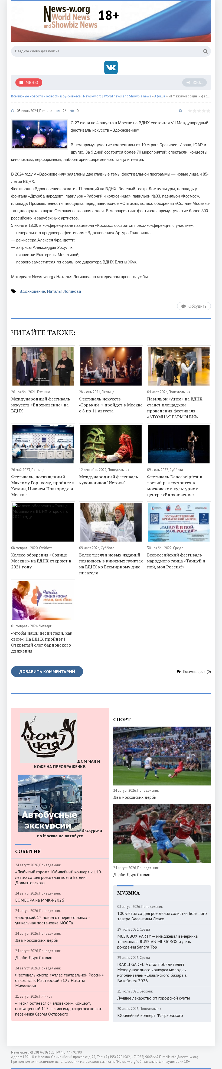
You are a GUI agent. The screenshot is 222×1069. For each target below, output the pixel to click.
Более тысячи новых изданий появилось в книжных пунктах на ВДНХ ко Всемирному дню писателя (111, 564)
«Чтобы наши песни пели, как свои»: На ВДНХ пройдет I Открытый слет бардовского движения (41, 642)
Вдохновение (32, 291)
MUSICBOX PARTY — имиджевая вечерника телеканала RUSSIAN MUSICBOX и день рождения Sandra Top (157, 941)
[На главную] (71, 16)
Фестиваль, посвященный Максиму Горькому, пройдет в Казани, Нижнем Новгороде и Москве (42, 486)
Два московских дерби (36, 940)
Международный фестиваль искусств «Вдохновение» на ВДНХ (40, 405)
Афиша (159, 96)
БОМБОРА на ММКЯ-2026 (39, 900)
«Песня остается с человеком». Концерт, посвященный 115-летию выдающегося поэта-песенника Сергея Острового (59, 1008)
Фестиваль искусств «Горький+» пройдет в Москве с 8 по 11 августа (110, 405)
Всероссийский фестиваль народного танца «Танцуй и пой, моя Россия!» (176, 561)
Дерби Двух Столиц (33, 957)
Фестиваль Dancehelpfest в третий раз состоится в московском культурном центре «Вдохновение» (174, 486)
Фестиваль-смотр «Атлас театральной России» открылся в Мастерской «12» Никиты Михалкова (59, 980)
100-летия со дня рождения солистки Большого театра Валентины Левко (162, 916)
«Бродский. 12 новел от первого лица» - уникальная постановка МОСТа (52, 920)
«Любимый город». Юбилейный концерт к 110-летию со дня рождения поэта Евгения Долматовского (59, 877)
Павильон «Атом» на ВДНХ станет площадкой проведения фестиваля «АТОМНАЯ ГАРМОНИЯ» (175, 408)
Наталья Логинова (64, 291)
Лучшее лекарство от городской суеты (153, 998)
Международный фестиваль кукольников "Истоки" (108, 480)
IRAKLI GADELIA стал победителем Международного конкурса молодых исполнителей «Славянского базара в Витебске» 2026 (152, 972)
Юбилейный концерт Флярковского (150, 1015)
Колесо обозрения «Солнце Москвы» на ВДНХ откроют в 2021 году (41, 561)
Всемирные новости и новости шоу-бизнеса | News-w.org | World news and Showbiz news (81, 96)
